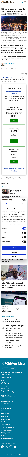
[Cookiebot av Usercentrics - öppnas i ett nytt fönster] (20, 200)
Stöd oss (3, 435)
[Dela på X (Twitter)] (23, 74)
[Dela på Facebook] (21, 74)
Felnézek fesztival (6, 77)
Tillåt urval (14, 252)
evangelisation (15, 180)
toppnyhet (5, 180)
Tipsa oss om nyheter (7, 427)
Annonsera (4, 416)
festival (18, 177)
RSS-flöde (4, 422)
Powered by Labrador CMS (14, 455)
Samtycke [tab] (5, 203)
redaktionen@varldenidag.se (8, 396)
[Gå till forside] (7, 2)
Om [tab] (23, 203)
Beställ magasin (6, 419)
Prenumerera (5, 413)
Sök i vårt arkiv (5, 424)
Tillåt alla (14, 248)
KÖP (14, 120)
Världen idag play (6, 430)
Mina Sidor (14, 171)
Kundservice (5, 411)
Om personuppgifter (7, 438)
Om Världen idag (6, 408)
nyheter (4, 177)
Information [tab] (14, 203)
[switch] (24, 233)
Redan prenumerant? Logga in (14, 168)
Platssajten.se (5, 433)
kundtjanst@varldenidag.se (8, 392)
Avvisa (14, 256)
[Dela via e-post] (26, 74)
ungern (11, 177)
